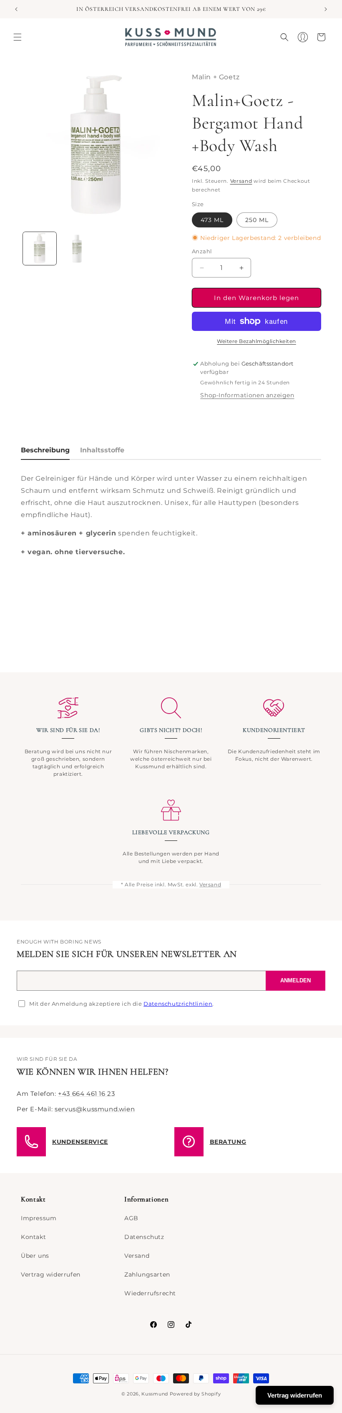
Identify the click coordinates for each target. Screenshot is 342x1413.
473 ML (212, 220)
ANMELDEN (295, 980)
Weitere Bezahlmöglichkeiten (256, 341)
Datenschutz (144, 1237)
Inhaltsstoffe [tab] (102, 450)
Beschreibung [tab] (45, 450)
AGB (131, 1218)
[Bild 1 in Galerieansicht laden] (39, 248)
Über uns (35, 1255)
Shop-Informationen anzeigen (247, 395)
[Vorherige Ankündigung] (16, 9)
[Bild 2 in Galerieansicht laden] (77, 248)
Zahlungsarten (147, 1274)
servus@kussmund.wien (95, 1109)
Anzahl (202, 251)
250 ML (257, 220)
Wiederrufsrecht (150, 1293)
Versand (241, 181)
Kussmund (154, 1394)
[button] (17, 37)
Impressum (38, 1218)
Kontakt (33, 1237)
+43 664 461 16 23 (86, 1094)
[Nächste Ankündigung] (326, 9)
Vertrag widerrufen (50, 1274)
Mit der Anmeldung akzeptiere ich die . (121, 1003)
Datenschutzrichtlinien (177, 1003)
